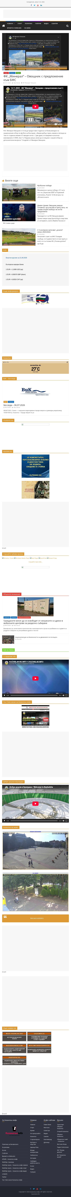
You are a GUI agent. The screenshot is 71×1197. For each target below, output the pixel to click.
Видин (46, 1133)
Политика (28, 23)
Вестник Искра (62, 1144)
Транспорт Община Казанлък (60, 1126)
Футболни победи (44, 185)
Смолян (46, 1136)
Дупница (46, 1142)
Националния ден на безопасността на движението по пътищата (36, 637)
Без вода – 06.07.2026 (14, 405)
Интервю (33, 1158)
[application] (35, 678)
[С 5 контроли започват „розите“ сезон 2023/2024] (19, 229)
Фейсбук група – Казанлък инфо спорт (14, 1168)
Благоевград (48, 1139)
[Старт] (4, 695)
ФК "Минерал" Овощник (29, 83)
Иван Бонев (16, 83)
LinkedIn (4, 1174)
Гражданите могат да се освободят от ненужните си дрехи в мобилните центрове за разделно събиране (33, 621)
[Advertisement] (37, 14)
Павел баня (47, 1124)
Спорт (20, 23)
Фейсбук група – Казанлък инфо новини (15, 1165)
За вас (32, 1166)
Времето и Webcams (14, 28)
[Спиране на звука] (63, 695)
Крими (32, 1130)
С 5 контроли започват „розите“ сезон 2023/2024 (50, 231)
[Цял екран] (66, 695)
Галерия (38, 23)
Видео (46, 23)
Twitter (4, 1177)
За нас (4, 1150)
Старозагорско (35, 1139)
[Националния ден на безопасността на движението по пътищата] (8, 636)
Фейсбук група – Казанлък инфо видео (14, 1171)
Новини (10, 23)
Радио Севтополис (63, 1147)
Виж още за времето (36, 918)
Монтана (46, 1127)
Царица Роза (34, 1147)
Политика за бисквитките (10, 1144)
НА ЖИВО (27, 28)
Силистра (47, 1130)
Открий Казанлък (62, 1131)
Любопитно (34, 1155)
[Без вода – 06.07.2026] (35, 383)
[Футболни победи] (19, 185)
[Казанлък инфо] (3, 26)
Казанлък (7, 617)
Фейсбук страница (8, 1162)
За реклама (5, 1147)
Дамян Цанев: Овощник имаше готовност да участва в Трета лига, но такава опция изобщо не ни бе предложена (52, 208)
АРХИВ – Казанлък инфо (9, 1159)
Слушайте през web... (35, 562)
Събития (54, 23)
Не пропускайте (35, 1133)
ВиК (5, 402)
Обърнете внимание (24, 617)
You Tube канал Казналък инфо (12, 1180)
